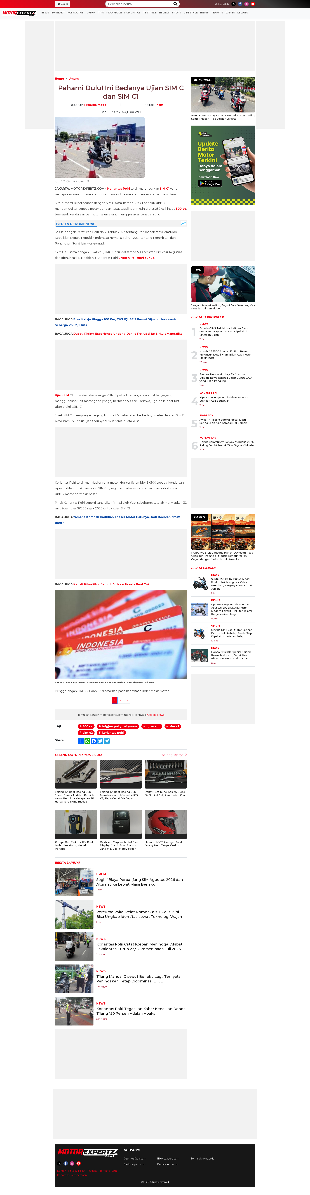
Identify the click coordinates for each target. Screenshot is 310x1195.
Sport (176, 12)
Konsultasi (75, 12)
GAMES (230, 12)
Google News (155, 714)
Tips (101, 12)
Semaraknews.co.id (202, 1158)
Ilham (159, 105)
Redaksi (93, 1170)
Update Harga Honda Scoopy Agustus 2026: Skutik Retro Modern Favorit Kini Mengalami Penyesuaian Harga (231, 609)
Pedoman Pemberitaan (72, 1175)
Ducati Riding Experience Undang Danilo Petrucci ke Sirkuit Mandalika (127, 333)
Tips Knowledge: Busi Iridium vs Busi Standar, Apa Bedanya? (223, 399)
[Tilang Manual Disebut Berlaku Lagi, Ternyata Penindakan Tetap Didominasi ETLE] (74, 978)
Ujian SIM (62, 395)
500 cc (181, 208)
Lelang (242, 12)
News (45, 12)
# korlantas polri (111, 732)
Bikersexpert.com (168, 1158)
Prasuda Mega (95, 105)
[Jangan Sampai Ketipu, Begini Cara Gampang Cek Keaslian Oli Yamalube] (223, 284)
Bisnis (204, 12)
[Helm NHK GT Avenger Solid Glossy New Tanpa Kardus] (166, 821)
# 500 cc (86, 726)
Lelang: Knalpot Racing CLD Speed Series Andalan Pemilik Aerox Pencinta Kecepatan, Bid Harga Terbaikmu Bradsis (75, 796)
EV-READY (58, 12)
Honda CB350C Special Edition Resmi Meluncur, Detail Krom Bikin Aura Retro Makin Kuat (225, 354)
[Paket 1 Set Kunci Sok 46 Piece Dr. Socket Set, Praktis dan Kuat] (166, 771)
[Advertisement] (39, 75)
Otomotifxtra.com (135, 1158)
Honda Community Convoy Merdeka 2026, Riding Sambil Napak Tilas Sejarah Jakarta (223, 117)
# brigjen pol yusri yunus (118, 726)
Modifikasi (114, 12)
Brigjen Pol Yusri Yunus (136, 258)
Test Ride (150, 12)
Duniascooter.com (168, 1164)
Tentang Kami (108, 1170)
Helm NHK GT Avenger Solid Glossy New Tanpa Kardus (163, 844)
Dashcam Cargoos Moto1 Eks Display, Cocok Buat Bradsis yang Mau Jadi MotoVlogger (119, 845)
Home (59, 78)
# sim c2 (86, 732)
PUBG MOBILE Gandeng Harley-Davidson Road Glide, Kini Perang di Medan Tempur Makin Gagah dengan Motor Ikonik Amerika (222, 556)
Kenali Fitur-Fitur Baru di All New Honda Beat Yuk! (112, 584)
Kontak (61, 1170)
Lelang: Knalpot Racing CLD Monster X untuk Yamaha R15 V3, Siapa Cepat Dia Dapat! (119, 795)
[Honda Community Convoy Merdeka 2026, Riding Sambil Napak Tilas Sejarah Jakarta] (223, 95)
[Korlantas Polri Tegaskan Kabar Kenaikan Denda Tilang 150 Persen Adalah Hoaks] (74, 1011)
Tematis (217, 12)
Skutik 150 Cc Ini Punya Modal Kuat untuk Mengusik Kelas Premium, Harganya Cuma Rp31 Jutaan (231, 584)
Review (164, 12)
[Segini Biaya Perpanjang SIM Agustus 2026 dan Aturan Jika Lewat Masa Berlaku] (74, 881)
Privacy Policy (77, 1170)
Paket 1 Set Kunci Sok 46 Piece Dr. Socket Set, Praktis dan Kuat (165, 793)
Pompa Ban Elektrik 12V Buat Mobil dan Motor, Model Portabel (74, 845)
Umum (91, 12)
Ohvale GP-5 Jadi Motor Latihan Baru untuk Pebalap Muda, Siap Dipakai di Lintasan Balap (223, 331)
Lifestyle (191, 12)
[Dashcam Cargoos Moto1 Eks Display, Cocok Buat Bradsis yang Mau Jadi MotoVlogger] (121, 821)
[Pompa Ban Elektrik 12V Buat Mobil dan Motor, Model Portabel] (76, 821)
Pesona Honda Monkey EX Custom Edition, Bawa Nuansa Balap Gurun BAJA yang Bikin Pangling (225, 377)
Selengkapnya (173, 755)
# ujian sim (152, 726)
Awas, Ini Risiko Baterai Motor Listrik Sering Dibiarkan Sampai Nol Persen (223, 421)
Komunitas (132, 12)
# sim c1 (172, 726)
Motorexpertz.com (135, 1164)
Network (62, 3)
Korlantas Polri (118, 188)
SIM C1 (165, 188)
